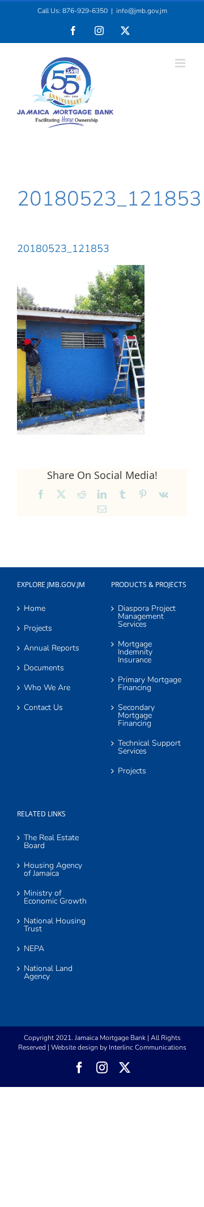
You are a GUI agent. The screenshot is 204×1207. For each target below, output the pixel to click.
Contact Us (43, 708)
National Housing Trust (55, 925)
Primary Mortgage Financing (149, 684)
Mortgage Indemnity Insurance (135, 652)
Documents (44, 668)
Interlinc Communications (147, 1047)
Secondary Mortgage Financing (136, 715)
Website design (74, 1047)
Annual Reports (51, 648)
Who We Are (47, 688)
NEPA (34, 949)
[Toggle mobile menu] (181, 63)
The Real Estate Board (51, 842)
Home (34, 609)
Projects (38, 628)
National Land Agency (48, 973)
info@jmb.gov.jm (141, 10)
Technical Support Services (149, 747)
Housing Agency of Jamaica (53, 870)
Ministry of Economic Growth (55, 897)
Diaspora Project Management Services (147, 616)
